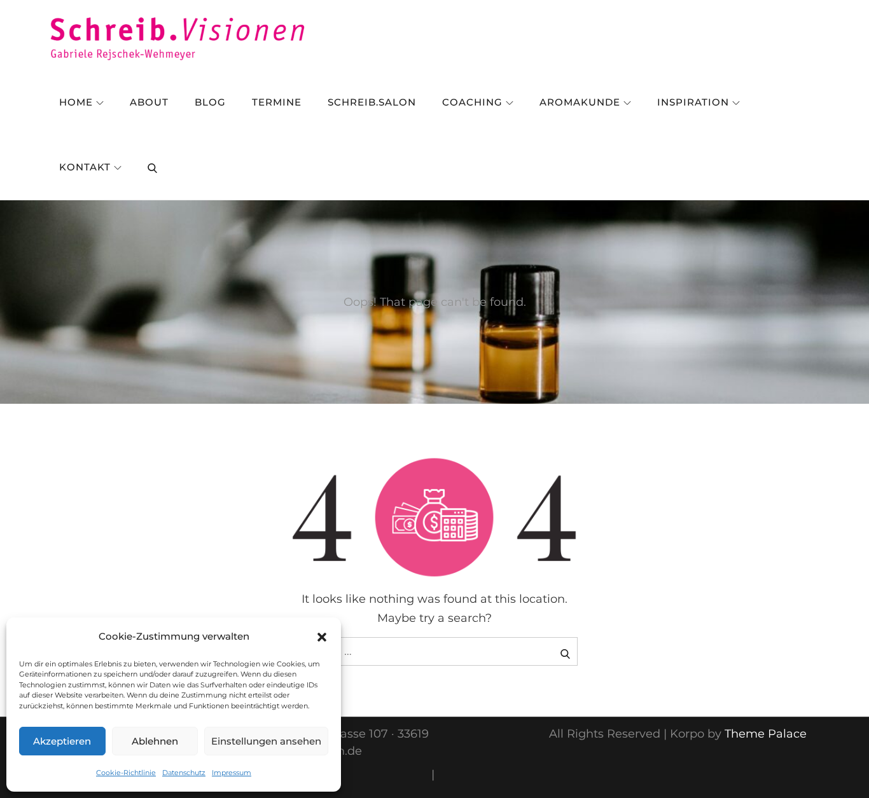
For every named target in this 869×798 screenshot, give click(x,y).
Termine (277, 102)
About (149, 102)
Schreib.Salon (372, 102)
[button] (322, 636)
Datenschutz (183, 772)
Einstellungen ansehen (266, 741)
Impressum (231, 772)
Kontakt (85, 167)
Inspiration (693, 102)
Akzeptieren (62, 741)
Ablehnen (155, 741)
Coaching (472, 102)
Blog (210, 102)
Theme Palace (766, 734)
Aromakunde (579, 102)
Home (76, 102)
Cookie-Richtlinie (126, 772)
